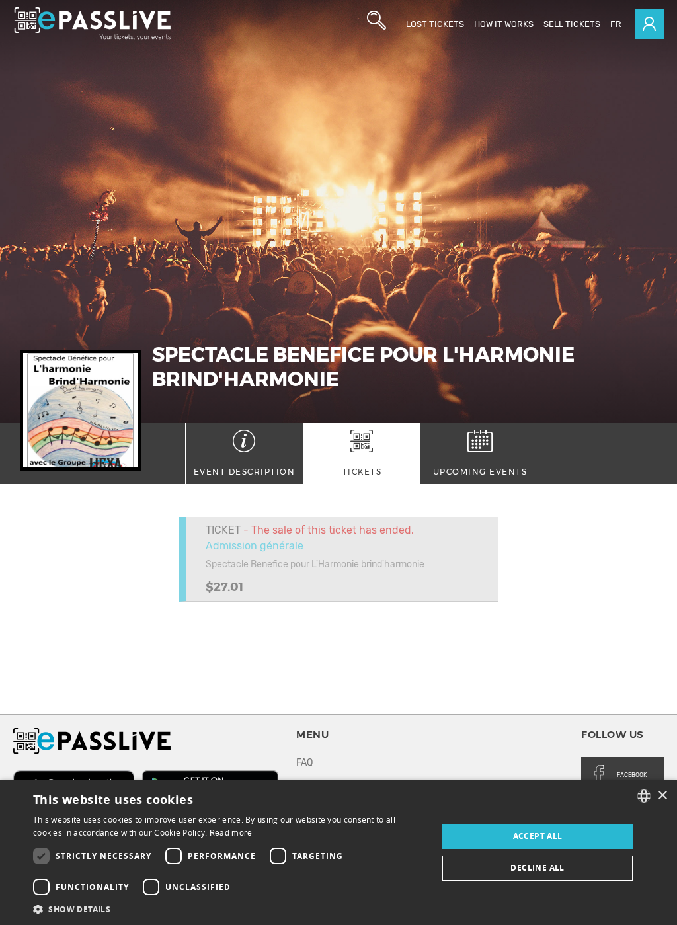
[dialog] (338, 852)
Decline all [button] (537, 867)
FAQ (304, 762)
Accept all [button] (538, 836)
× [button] (662, 796)
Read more (231, 833)
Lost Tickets (435, 24)
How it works (504, 24)
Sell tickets (571, 24)
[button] (229, 909)
